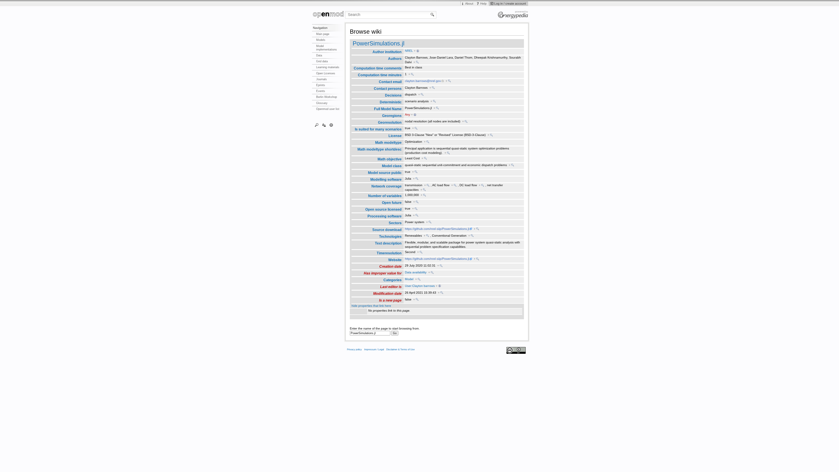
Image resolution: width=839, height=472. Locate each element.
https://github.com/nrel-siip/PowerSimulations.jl (437, 229)
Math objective (390, 159)
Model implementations (326, 47)
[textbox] (370, 333)
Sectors (395, 223)
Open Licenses (325, 73)
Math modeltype (388, 142)
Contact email (390, 82)
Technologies (390, 236)
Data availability (415, 272)
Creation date (390, 266)
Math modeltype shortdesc (379, 149)
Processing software (384, 216)
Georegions (392, 116)
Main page (322, 34)
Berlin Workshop (326, 97)
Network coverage (386, 186)
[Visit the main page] (328, 14)
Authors (395, 59)
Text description (388, 243)
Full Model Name (388, 109)
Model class (392, 166)
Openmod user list (327, 109)
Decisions (393, 95)
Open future (392, 203)
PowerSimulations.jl (378, 43)
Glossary (322, 103)
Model (409, 279)
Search (316, 125)
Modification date (387, 293)
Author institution (387, 52)
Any (407, 114)
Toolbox (331, 125)
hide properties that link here (371, 305)
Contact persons (388, 88)
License (395, 136)
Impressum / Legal (374, 349)
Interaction (324, 125)
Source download (387, 230)
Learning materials (327, 67)
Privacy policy (354, 349)
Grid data (322, 61)
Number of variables (385, 196)
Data (319, 55)
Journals (321, 79)
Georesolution (390, 122)
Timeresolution (389, 253)
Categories (392, 280)
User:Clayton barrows (420, 286)
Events (320, 91)
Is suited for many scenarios (378, 129)
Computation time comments (378, 68)
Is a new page (390, 300)
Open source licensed (383, 209)
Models (320, 40)
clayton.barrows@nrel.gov (423, 81)
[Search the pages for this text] (432, 14)
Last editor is (391, 287)
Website (395, 260)
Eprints (320, 85)
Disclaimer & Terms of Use (400, 349)
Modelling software (386, 179)
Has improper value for (383, 273)
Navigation (320, 28)
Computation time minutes (380, 75)
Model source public (385, 173)
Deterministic (391, 102)
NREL (409, 50)
